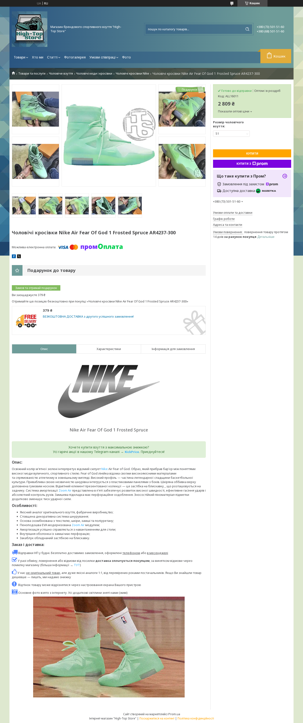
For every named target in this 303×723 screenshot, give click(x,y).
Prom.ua (174, 714)
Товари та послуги (31, 73)
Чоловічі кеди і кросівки (94, 73)
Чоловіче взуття (61, 73)
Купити (252, 153)
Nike (104, 469)
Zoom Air (65, 490)
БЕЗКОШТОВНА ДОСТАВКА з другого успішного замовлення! (88, 317)
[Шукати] (247, 29)
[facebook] (14, 257)
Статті (52, 57)
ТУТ (77, 565)
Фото (126, 57)
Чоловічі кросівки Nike (132, 73)
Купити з (243, 164)
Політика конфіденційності (196, 718)
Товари (19, 57)
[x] (19, 257)
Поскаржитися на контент (156, 718)
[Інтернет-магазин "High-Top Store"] (29, 29)
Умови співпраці (102, 57)
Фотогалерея (75, 57)
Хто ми (37, 57)
